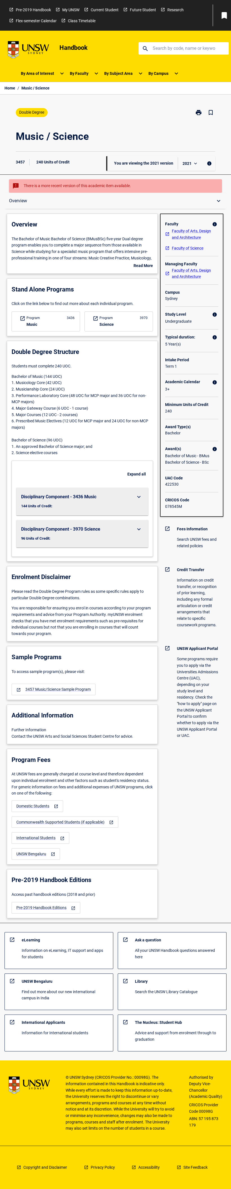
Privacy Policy (103, 1167)
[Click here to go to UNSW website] (28, 51)
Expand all (136, 474)
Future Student (143, 10)
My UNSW (70, 10)
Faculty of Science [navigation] (187, 248)
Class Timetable (81, 21)
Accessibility (149, 1167)
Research (175, 10)
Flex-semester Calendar (36, 21)
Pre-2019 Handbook (33, 10)
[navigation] (53, 689)
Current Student (105, 10)
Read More (143, 266)
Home (10, 88)
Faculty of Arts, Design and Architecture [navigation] (191, 234)
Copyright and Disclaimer (45, 1167)
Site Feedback (195, 1167)
